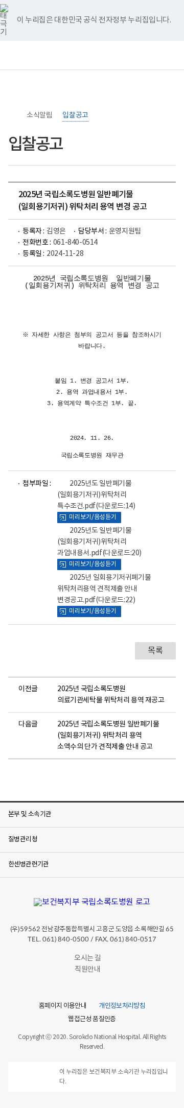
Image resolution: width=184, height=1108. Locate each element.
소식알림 (39, 115)
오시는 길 (87, 958)
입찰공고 (75, 115)
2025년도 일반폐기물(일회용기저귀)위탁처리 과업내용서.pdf (99, 542)
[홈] (13, 115)
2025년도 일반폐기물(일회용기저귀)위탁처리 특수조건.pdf (96, 495)
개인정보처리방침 (122, 1006)
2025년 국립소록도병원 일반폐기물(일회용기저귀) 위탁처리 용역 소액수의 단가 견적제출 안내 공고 (108, 735)
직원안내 (87, 969)
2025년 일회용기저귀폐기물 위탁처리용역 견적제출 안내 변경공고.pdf (104, 589)
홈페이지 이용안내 (62, 1006)
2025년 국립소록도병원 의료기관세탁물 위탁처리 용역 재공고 (111, 694)
